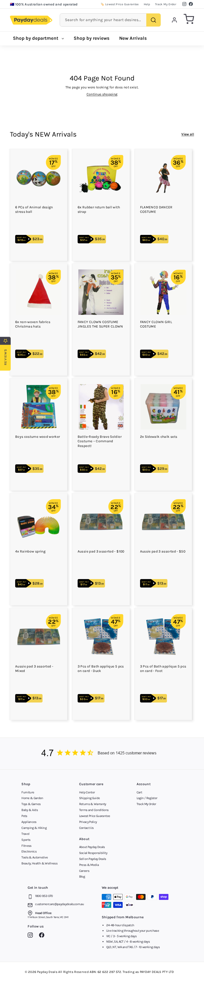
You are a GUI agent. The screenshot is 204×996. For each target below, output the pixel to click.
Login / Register (147, 798)
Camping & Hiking (34, 828)
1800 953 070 (44, 896)
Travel (25, 834)
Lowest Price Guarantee (94, 816)
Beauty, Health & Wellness (39, 863)
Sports (25, 840)
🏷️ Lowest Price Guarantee (120, 4)
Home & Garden (32, 798)
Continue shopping (102, 94)
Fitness (26, 846)
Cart (139, 792)
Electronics (29, 851)
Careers (84, 871)
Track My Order (165, 4)
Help (147, 4)
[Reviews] (102, 753)
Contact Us (86, 828)
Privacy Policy (88, 822)
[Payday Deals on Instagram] (31, 935)
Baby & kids (29, 810)
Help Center (87, 792)
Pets (24, 816)
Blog (82, 876)
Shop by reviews (91, 38)
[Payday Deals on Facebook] (43, 935)
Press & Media (89, 865)
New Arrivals (133, 38)
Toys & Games (31, 804)
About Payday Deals (92, 847)
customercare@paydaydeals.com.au (59, 904)
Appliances (29, 822)
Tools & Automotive (34, 857)
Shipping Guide (89, 798)
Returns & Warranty (92, 804)
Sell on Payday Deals (92, 859)
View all (187, 134)
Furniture (27, 792)
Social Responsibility (93, 853)
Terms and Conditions (94, 810)
